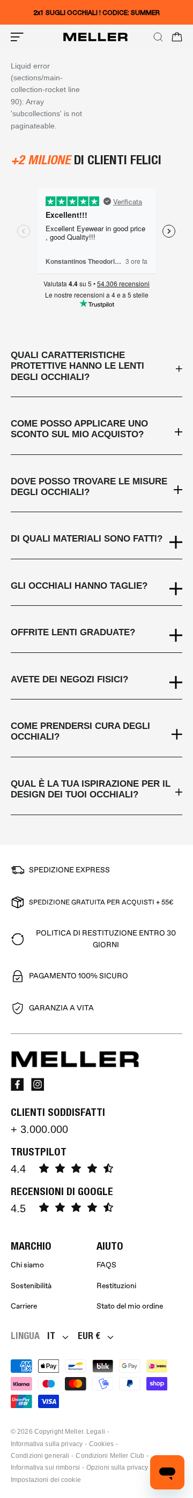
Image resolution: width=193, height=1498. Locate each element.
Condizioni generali (40, 1455)
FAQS (106, 1264)
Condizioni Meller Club (110, 1455)
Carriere (24, 1306)
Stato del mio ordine (129, 1306)
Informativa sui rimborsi (45, 1467)
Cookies (101, 1444)
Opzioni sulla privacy (117, 1467)
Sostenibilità (31, 1285)
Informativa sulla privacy (47, 1444)
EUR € (89, 1335)
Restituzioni (116, 1285)
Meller (74, 1431)
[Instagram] (37, 1084)
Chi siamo (27, 1264)
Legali (95, 1431)
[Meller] (95, 37)
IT (51, 1335)
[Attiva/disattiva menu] (17, 37)
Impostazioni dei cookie (46, 1480)
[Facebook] (17, 1084)
